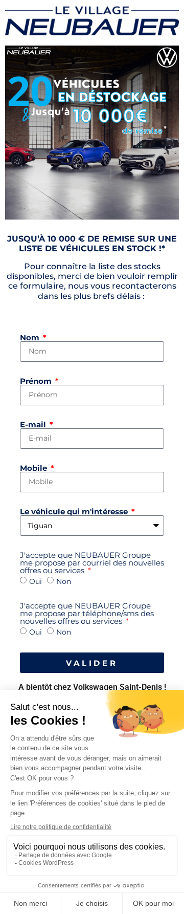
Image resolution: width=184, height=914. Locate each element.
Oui (35, 581)
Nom (30, 337)
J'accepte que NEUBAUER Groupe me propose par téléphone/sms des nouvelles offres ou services (87, 613)
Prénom (37, 381)
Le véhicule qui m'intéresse (75, 511)
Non (63, 581)
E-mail (34, 424)
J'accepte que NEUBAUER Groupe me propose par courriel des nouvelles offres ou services (92, 562)
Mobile (34, 468)
